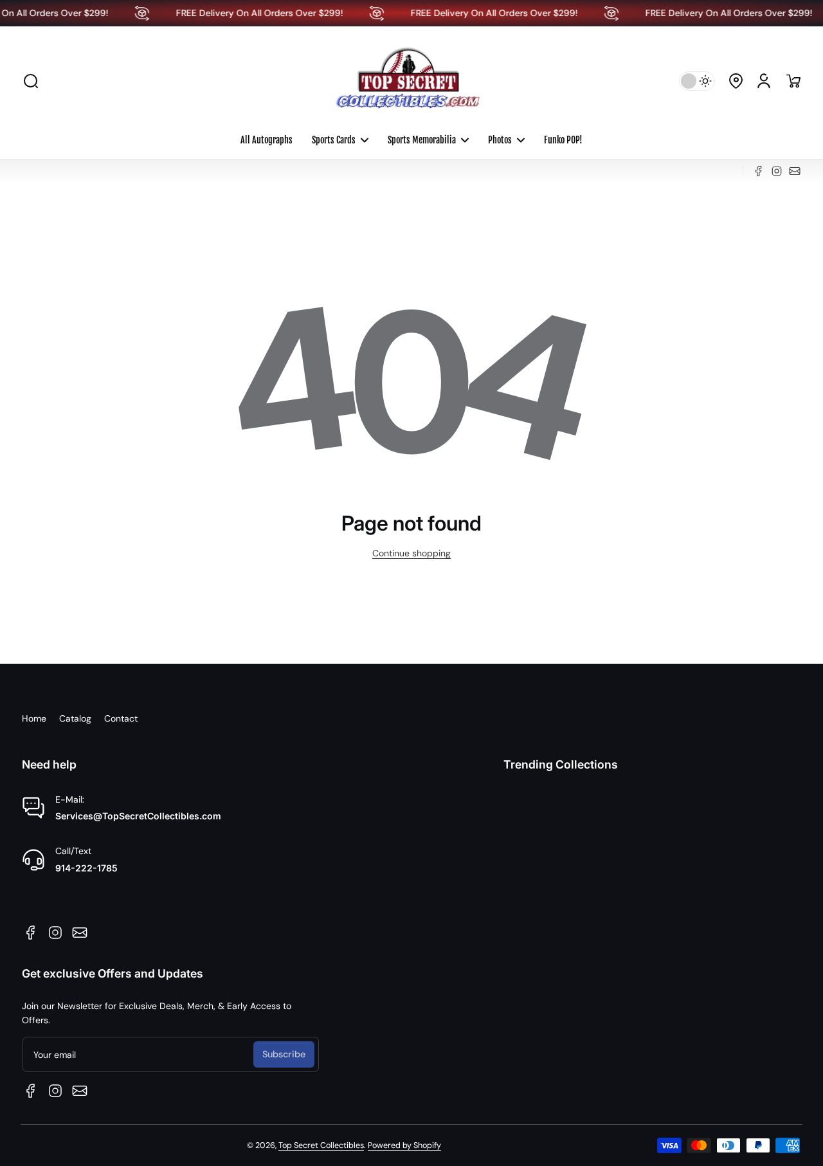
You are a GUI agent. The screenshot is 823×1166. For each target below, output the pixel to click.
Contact (121, 718)
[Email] (794, 171)
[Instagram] (776, 171)
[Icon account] (764, 81)
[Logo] (411, 81)
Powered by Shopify (404, 1145)
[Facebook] (758, 171)
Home (34, 718)
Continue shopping (411, 553)
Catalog (75, 718)
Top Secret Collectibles (321, 1145)
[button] (31, 81)
